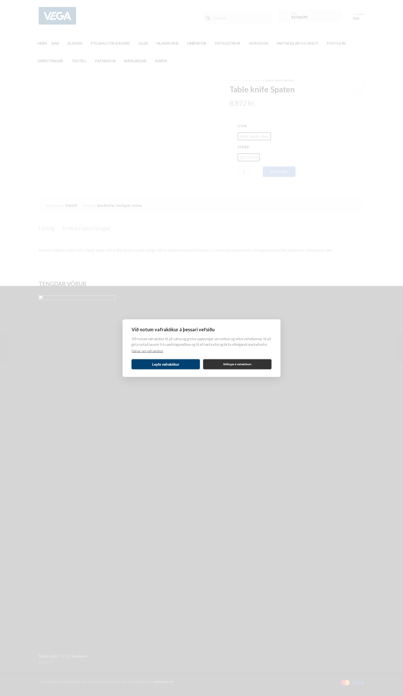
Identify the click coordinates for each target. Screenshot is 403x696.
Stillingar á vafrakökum (237, 364)
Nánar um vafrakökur (147, 351)
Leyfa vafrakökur (165, 364)
